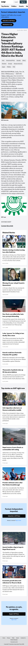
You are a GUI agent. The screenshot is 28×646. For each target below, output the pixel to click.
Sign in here (18, 520)
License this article (7, 226)
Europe (10, 63)
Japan (3, 67)
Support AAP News (14, 614)
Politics (13, 6)
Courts (21, 6)
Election (4, 63)
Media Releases (14, 639)
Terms (4, 637)
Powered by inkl (14, 642)
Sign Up (23, 2)
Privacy (8, 637)
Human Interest (18, 63)
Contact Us (23, 637)
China (24, 60)
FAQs (13, 637)
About (17, 637)
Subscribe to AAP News (9, 20)
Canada (19, 60)
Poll (14, 67)
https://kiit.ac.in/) (8, 76)
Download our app (7, 24)
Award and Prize (10, 60)
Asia (3, 60)
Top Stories (5, 6)
